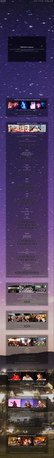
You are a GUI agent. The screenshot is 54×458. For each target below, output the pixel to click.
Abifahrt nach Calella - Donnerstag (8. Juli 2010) (27, 240)
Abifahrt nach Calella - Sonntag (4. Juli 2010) (27, 173)
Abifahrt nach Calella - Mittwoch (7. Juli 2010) (27, 221)
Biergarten (38, 328)
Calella (9, 275)
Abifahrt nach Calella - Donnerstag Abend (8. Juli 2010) (27, 243)
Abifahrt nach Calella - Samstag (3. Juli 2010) (27, 159)
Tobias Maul (27, 135)
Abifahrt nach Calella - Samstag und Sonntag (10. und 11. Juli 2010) (27, 272)
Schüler (29, 275)
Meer (41, 275)
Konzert (35, 115)
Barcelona (29, 276)
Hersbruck (33, 51)
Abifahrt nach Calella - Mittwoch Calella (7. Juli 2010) (27, 224)
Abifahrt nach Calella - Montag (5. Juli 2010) (27, 185)
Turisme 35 (45, 275)
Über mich (47, 1)
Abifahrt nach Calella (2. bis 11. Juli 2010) (27, 123)
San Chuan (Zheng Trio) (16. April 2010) (27, 370)
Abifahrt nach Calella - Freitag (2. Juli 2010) (27, 144)
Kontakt (51, 1)
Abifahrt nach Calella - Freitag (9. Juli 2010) (27, 256)
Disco (37, 275)
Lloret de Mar (25, 276)
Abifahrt (13, 275)
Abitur (15, 275)
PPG (30, 51)
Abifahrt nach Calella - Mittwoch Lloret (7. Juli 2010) (27, 227)
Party (35, 275)
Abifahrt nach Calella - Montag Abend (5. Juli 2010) (27, 188)
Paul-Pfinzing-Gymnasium (22, 275)
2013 (28, 51)
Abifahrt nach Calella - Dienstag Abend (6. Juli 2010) (27, 203)
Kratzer (35, 328)
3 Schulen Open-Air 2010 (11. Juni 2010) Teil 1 (27, 356)
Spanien (17, 275)
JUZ (34, 362)
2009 (22, 51)
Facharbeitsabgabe (14, 452)
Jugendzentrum (32, 362)
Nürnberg (36, 51)
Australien (30, 328)
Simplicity (22, 115)
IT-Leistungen (41, 1)
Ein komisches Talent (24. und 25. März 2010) (27, 397)
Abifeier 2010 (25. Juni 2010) (27, 284)
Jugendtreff (27, 362)
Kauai (43, 275)
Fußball (17, 328)
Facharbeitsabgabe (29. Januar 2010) (27, 435)
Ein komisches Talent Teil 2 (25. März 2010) (27, 424)
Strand (39, 275)
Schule (27, 275)
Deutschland (26, 328)
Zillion (22, 276)
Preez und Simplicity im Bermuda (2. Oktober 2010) (27, 99)
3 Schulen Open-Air (19, 362)
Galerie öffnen (27, 113)
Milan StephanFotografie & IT (3, 1)
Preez (20, 115)
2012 (27, 51)
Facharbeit (31, 452)
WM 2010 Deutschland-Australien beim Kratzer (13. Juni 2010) (27, 312)
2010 (23, 51)
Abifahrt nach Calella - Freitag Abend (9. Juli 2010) (27, 259)
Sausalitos (22, 452)
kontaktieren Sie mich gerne (28, 50)
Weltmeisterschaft (20, 328)
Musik (33, 115)
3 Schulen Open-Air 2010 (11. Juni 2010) (27, 336)
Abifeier (19, 304)
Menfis (31, 276)
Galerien (35, 1)
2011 (25, 51)
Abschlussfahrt (33, 275)
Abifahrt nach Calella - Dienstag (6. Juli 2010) (27, 200)
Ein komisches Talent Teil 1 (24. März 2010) (27, 421)
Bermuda (26, 115)
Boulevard (28, 452)
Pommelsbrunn (30, 115)
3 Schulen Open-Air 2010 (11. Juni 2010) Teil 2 (27, 359)
